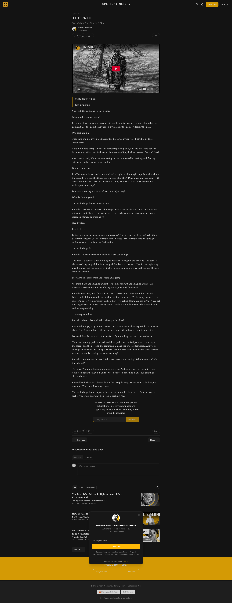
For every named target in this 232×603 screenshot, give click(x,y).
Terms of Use (127, 552)
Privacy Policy (134, 554)
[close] (139, 515)
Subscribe (116, 546)
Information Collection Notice (115, 554)
